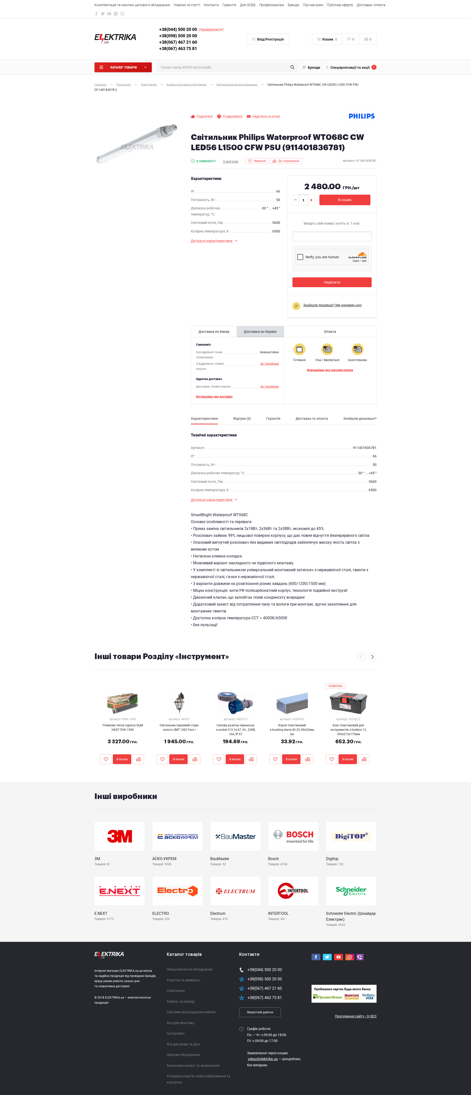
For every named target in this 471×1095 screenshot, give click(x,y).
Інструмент (176, 1033)
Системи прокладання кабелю (191, 1012)
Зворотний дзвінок (260, 1012)
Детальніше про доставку (214, 396)
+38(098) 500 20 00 (178, 35)
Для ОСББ (248, 5)
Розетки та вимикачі (183, 980)
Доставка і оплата (371, 5)
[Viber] (116, 15)
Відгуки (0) (242, 418)
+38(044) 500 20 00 (178, 29)
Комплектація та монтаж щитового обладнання (132, 5)
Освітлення (176, 991)
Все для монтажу (180, 1023)
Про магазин (313, 5)
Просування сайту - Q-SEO (356, 1016)
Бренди (293, 5)
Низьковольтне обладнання (189, 969)
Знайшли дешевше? (360, 418)
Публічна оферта (340, 5)
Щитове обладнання (183, 1055)
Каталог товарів (184, 954)
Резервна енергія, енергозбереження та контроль (198, 1079)
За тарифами (269, 363)
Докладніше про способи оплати (330, 370)
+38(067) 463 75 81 (178, 48)
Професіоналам (271, 5)
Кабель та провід (180, 1001)
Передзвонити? (211, 29)
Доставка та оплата (312, 418)
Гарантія (229, 5)
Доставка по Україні (260, 332)
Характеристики (204, 418)
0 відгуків (230, 161)
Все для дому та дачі (183, 1044)
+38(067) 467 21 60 (178, 42)
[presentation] (361, 657)
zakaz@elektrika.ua (263, 1059)
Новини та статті (187, 5)
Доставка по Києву (214, 332)
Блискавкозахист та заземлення (193, 1066)
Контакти (211, 5)
